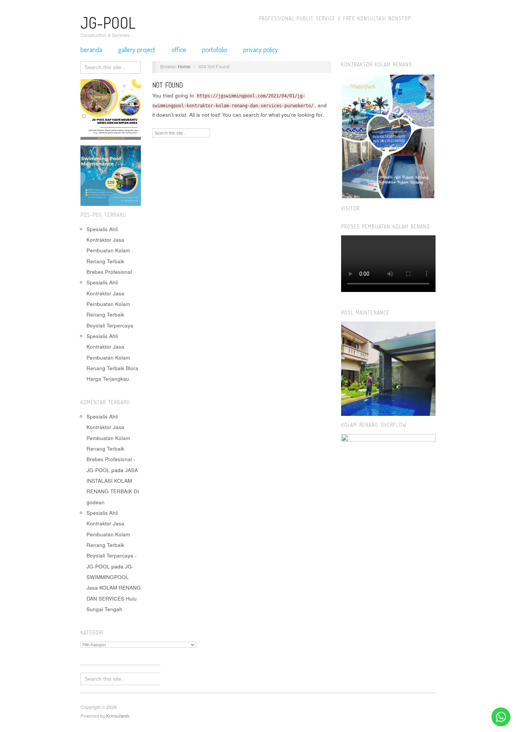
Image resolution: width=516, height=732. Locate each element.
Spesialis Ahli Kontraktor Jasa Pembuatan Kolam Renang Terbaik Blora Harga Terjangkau (112, 357)
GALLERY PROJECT (136, 49)
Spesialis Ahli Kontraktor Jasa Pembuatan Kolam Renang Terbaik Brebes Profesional (109, 250)
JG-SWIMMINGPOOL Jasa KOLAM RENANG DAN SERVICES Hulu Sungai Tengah (114, 588)
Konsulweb (117, 715)
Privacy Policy (260, 49)
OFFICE (178, 49)
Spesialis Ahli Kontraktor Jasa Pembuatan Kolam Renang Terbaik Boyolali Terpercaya (110, 304)
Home (184, 66)
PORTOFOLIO (214, 49)
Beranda (91, 49)
